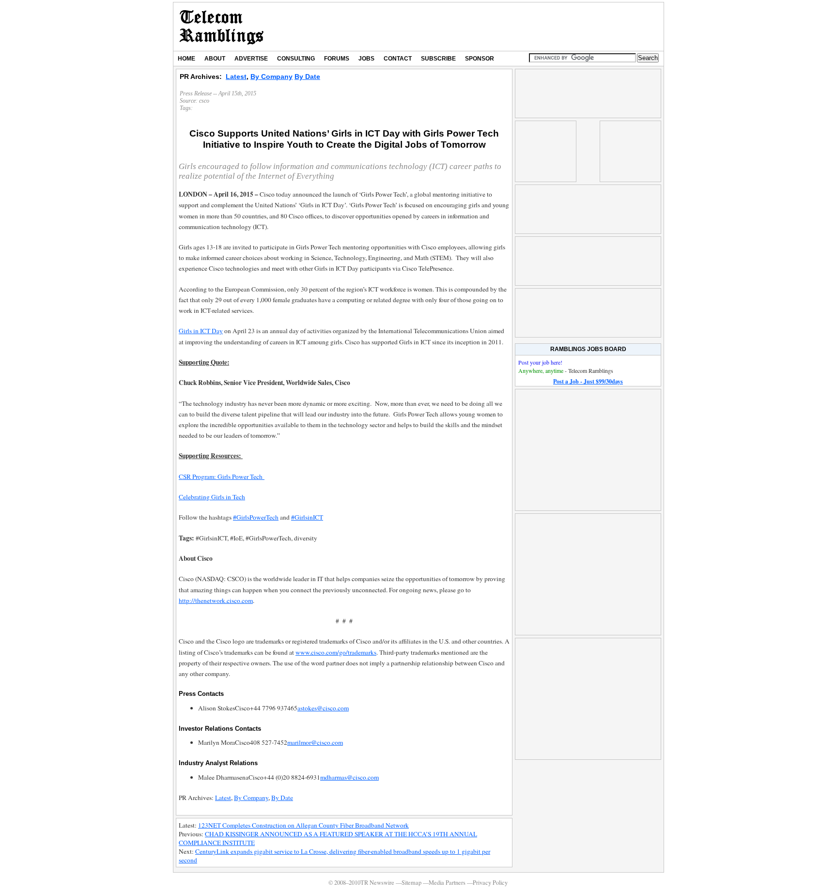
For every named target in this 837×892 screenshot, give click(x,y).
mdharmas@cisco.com (349, 777)
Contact (398, 58)
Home (186, 58)
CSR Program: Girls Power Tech (221, 476)
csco (204, 100)
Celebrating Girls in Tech (212, 496)
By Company (271, 76)
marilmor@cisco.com (315, 742)
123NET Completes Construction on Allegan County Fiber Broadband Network (303, 825)
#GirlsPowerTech (256, 517)
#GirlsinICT (307, 517)
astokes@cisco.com (323, 708)
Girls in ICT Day (201, 330)
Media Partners (447, 882)
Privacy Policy (490, 882)
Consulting (296, 58)
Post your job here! (540, 362)
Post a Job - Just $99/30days (588, 381)
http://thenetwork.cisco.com (216, 600)
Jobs (366, 58)
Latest (236, 76)
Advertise (251, 58)
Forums (336, 58)
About (214, 58)
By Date (307, 76)
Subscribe (438, 58)
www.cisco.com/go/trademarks (335, 652)
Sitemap (411, 882)
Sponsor (479, 58)
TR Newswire (221, 26)
